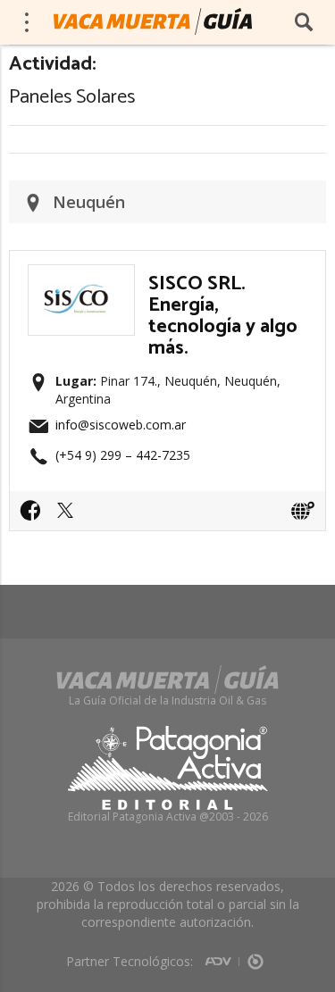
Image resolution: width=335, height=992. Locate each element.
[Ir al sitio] (302, 510)
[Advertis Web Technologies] (222, 955)
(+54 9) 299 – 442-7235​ (122, 454)
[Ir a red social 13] (70, 516)
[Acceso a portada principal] (153, 21)
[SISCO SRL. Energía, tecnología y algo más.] (81, 275)
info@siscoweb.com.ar (120, 424)
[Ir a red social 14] (35, 516)
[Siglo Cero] (255, 955)
